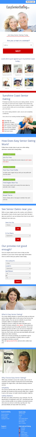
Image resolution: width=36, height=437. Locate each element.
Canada (23, 429)
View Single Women (23, 418)
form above (20, 325)
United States (24, 434)
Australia (23, 428)
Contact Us (3, 428)
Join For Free (22, 413)
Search (18, 281)
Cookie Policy (4, 417)
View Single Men (22, 420)
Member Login (30, 1)
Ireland (22, 431)
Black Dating (22, 421)
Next (18, 51)
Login (20, 416)
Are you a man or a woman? (18, 41)
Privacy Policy (4, 415)
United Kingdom (24, 436)
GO (18, 228)
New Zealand (24, 432)
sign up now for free (12, 341)
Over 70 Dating (22, 423)
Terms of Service (5, 414)
